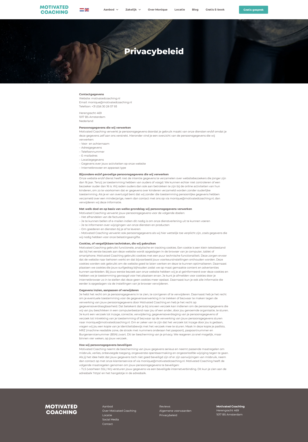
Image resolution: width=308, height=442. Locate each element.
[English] (86, 9)
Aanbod (109, 9)
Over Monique (157, 9)
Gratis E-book (215, 9)
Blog (195, 9)
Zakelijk (131, 9)
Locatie (179, 9)
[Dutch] (81, 9)
